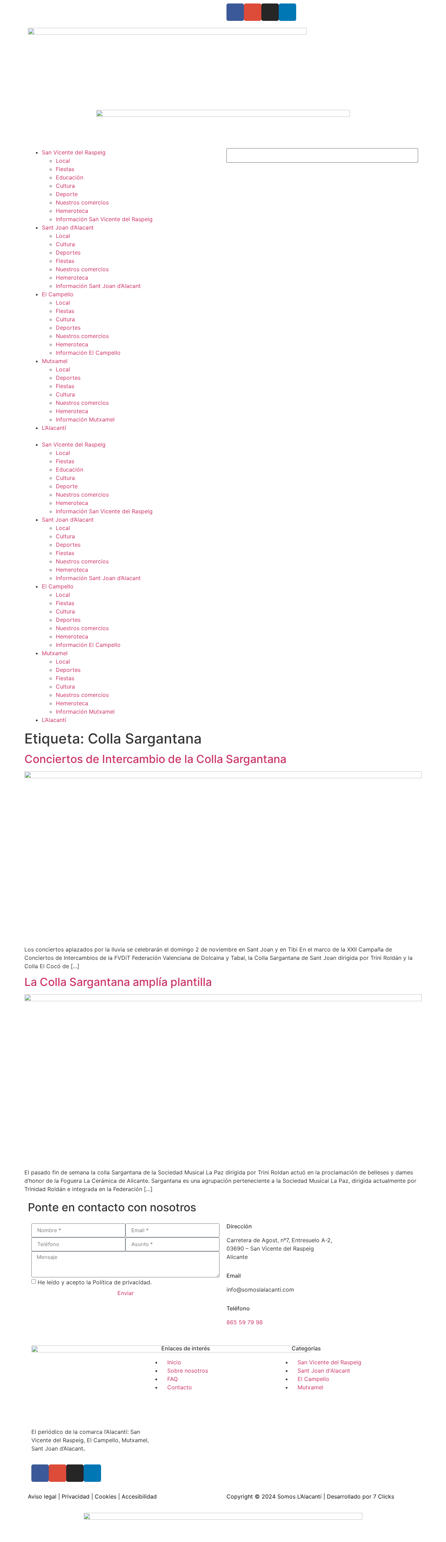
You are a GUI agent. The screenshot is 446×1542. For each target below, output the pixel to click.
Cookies (105, 1496)
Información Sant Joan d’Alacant (98, 285)
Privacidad (76, 1496)
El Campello (58, 294)
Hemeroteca (72, 210)
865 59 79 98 (244, 1322)
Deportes (68, 252)
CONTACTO (114, 7)
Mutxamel (55, 361)
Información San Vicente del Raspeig (104, 219)
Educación (69, 177)
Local (63, 160)
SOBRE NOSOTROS (53, 7)
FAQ (89, 7)
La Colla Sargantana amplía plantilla (118, 982)
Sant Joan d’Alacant (68, 227)
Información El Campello (88, 352)
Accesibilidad (139, 1496)
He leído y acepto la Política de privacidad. (95, 1281)
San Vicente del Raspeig (74, 152)
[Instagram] (270, 12)
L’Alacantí (54, 427)
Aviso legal (42, 1496)
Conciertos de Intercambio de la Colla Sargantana (155, 759)
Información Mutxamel (85, 419)
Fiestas (65, 169)
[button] (124, 436)
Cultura (65, 185)
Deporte (67, 194)
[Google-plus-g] (252, 12)
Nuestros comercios (82, 202)
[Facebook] (235, 12)
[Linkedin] (287, 12)
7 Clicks (383, 1496)
